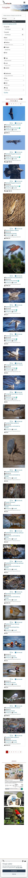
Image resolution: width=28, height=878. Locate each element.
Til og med (6, 32)
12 (20, 103)
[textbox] (14, 40)
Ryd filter (6, 92)
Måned (5, 37)
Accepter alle (14, 870)
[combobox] (14, 40)
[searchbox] (14, 60)
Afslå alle (14, 874)
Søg (14, 21)
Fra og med (6, 26)
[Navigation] (24, 2)
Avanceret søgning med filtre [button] (10, 24)
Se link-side (19, 123)
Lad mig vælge (19, 867)
